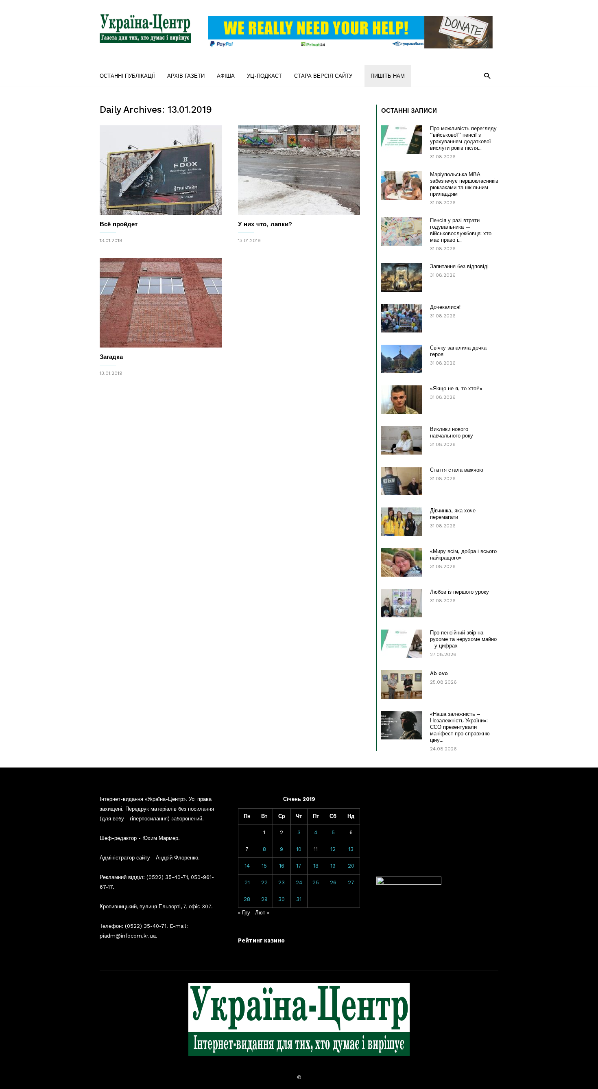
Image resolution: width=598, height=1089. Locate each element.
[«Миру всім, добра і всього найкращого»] (401, 562)
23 (281, 882)
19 (333, 866)
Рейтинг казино (261, 940)
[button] (487, 75)
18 (316, 866)
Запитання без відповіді (459, 266)
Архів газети (186, 76)
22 (264, 882)
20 (351, 866)
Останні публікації (127, 76)
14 (247, 866)
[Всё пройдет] (161, 170)
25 (315, 882)
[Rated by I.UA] (408, 883)
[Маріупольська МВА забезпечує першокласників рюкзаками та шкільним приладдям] (401, 185)
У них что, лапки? (265, 224)
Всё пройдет (118, 224)
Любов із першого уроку (459, 592)
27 (351, 882)
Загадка (111, 357)
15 (264, 866)
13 (351, 849)
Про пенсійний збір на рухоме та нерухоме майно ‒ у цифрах (463, 639)
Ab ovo (439, 673)
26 (333, 882)
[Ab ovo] (401, 684)
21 (247, 882)
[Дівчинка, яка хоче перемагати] (401, 521)
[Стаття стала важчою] (401, 481)
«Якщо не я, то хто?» (456, 388)
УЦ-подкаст (264, 76)
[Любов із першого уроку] (401, 603)
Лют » (262, 913)
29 (264, 899)
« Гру (244, 913)
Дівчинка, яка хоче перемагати (453, 513)
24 (299, 882)
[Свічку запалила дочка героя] (401, 359)
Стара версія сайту (323, 76)
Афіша (226, 76)
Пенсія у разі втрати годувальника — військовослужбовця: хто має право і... (460, 230)
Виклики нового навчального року (451, 432)
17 (298, 866)
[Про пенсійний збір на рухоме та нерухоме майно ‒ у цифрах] (401, 644)
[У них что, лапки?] (299, 170)
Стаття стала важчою (456, 470)
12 (333, 849)
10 (298, 849)
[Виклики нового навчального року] (401, 440)
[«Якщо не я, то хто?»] (401, 399)
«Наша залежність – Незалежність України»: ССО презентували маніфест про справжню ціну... (460, 727)
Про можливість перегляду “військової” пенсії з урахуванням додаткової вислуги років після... (463, 138)
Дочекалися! (445, 307)
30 (281, 899)
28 (247, 899)
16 (281, 866)
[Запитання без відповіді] (401, 277)
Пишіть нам (388, 76)
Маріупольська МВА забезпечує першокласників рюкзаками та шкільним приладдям (464, 184)
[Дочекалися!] (401, 318)
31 (298, 899)
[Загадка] (161, 303)
